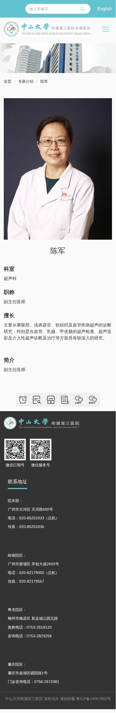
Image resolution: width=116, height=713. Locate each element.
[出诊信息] (37, 400)
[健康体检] (65, 400)
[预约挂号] (23, 400)
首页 (7, 81)
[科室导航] (51, 400)
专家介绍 (25, 81)
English (104, 8)
